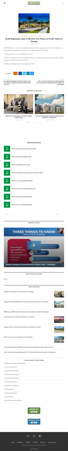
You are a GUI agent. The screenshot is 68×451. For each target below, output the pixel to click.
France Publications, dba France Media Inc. (35, 445)
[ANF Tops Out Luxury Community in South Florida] (59, 339)
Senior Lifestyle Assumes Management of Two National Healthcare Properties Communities (29, 352)
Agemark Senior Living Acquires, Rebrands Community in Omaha (22, 327)
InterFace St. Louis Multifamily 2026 (22, 204)
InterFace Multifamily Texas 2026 (21, 164)
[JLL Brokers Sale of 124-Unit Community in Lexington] (59, 319)
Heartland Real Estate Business (12, 370)
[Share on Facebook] (20, 73)
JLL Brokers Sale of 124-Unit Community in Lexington (19, 317)
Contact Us (42, 442)
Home (12, 442)
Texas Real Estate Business (11, 382)
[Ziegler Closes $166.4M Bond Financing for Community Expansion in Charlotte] (49, 104)
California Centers (9, 396)
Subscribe (28, 442)
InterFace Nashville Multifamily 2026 (22, 196)
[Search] (63, 3)
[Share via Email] (32, 73)
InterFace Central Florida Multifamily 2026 (23, 188)
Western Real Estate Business (11, 385)
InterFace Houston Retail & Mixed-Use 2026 (24, 148)
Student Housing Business (11, 367)
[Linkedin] (34, 436)
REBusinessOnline (9, 389)
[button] (6, 108)
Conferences (20, 442)
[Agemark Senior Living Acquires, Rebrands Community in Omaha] (59, 329)
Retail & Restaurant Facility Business (13, 400)
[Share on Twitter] (24, 73)
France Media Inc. (52, 442)
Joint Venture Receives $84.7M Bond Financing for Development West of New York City (28, 347)
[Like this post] (16, 73)
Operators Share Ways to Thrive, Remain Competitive (19, 291)
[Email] (39, 436)
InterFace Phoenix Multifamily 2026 (21, 156)
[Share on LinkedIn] (28, 73)
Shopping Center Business (11, 393)
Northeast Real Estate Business (12, 374)
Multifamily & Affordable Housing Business (15, 363)
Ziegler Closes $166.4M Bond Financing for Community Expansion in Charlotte (26, 301)
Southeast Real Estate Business (12, 378)
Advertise (35, 442)
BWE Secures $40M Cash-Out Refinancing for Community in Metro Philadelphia (26, 312)
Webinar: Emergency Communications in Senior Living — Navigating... (31, 264)
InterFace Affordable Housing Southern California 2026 (27, 172)
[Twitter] (28, 436)
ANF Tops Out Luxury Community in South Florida (18, 337)
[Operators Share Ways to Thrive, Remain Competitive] (18, 104)
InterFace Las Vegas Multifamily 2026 (22, 180)
